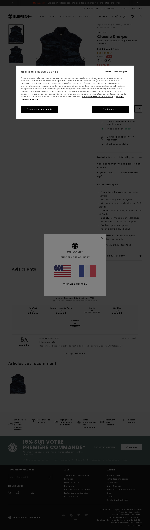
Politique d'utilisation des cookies (97, 96)
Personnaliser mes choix (39, 109)
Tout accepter (110, 109)
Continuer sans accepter (115, 72)
